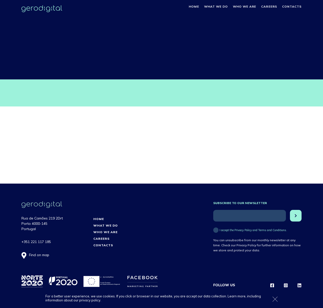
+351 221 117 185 (36, 241)
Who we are (244, 6)
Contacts (292, 6)
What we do (216, 6)
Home (194, 6)
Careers (269, 6)
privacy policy (89, 300)
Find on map (39, 255)
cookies (109, 296)
